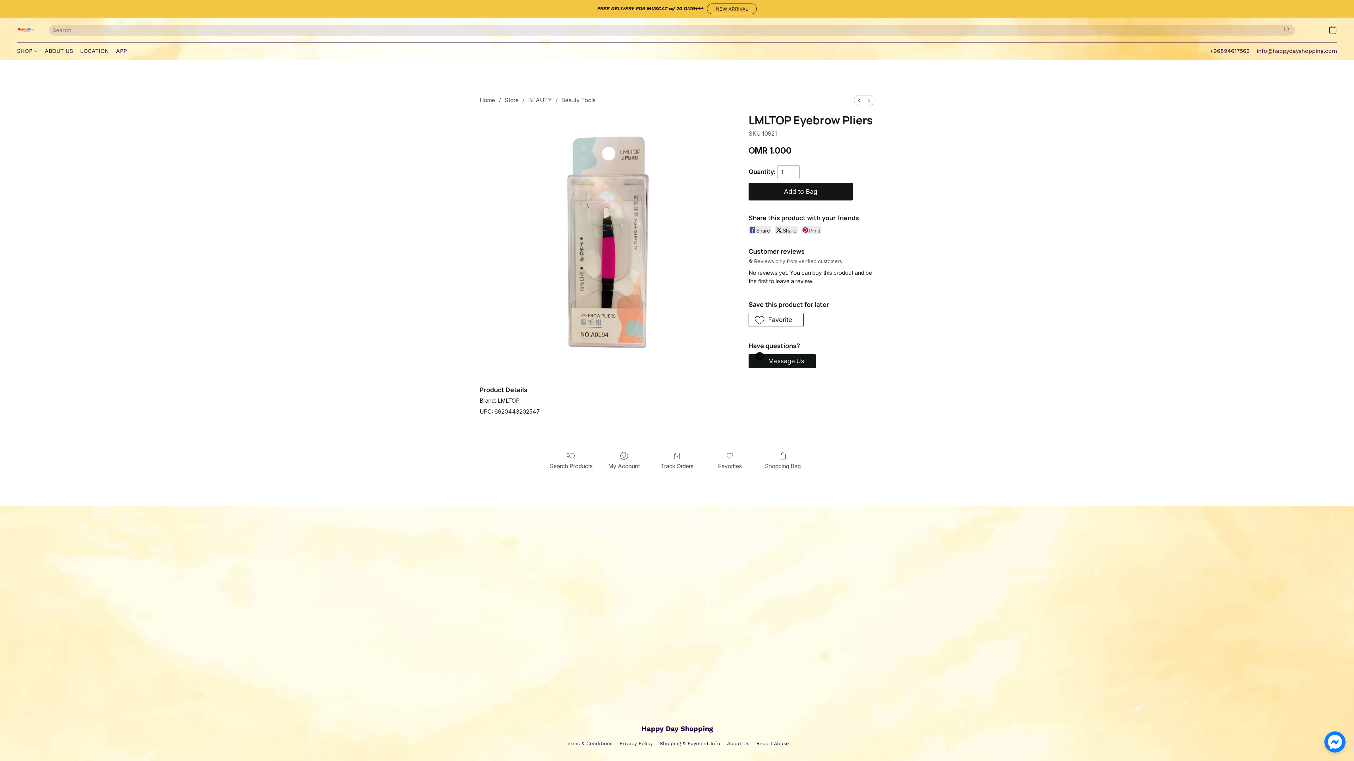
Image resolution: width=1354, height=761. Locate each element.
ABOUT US (59, 51)
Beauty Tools (578, 100)
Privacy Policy (636, 743)
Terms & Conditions (589, 743)
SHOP (25, 51)
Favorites (730, 466)
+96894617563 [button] (1230, 51)
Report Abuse (772, 743)
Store (512, 100)
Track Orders (677, 466)
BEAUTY (540, 100)
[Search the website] (1287, 30)
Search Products (571, 466)
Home (487, 100)
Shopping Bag (783, 466)
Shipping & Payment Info (690, 743)
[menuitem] (859, 100)
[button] (732, 9)
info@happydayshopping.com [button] (1297, 51)
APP (121, 51)
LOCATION (94, 51)
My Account (624, 466)
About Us (738, 743)
